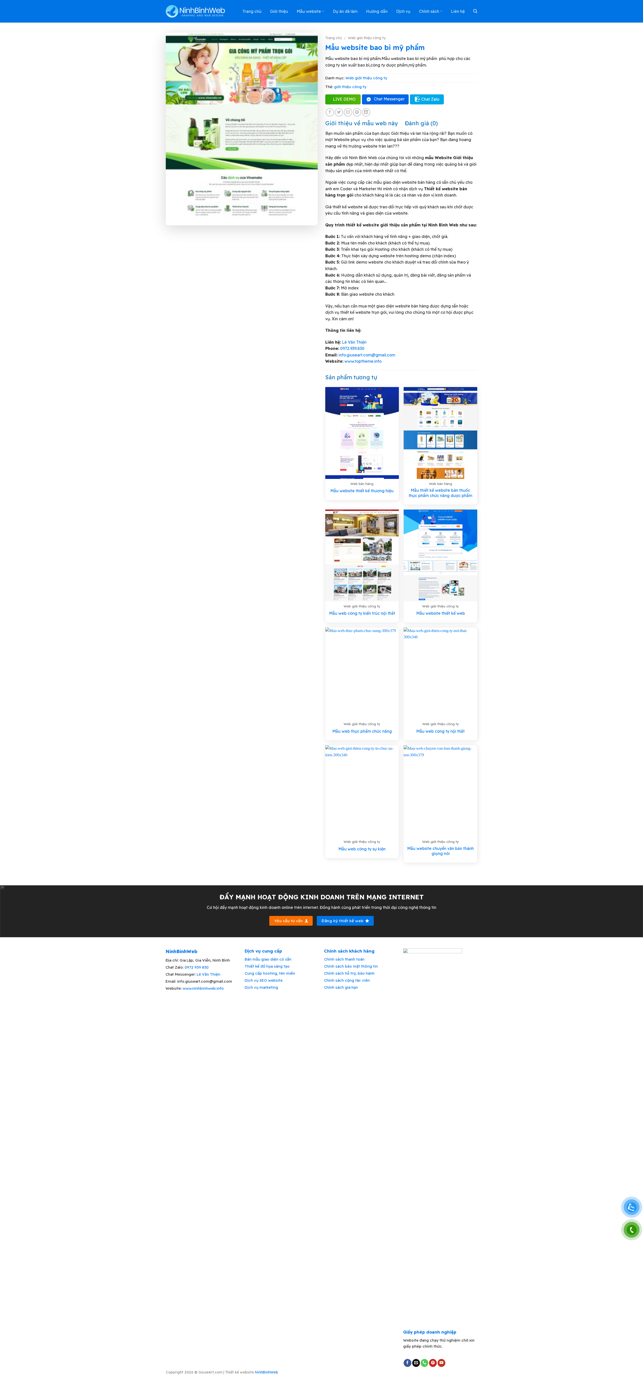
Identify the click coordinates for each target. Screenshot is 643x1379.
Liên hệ (458, 11)
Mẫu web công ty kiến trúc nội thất (362, 613)
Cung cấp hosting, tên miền (270, 973)
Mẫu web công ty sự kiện (362, 848)
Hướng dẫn (377, 11)
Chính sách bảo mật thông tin (351, 966)
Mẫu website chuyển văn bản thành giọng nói (440, 851)
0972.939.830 (352, 348)
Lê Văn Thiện (354, 342)
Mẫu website (309, 11)
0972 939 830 (196, 967)
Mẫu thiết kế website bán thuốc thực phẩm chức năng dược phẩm (440, 493)
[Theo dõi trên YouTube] (441, 1363)
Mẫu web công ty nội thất (440, 731)
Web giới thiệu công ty (367, 38)
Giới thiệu (279, 11)
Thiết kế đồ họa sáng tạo (267, 966)
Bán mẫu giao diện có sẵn (268, 959)
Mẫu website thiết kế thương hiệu (362, 490)
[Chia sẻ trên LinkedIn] (366, 112)
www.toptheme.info (362, 361)
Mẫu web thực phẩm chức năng (362, 731)
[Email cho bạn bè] (348, 112)
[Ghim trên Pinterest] (357, 112)
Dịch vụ (403, 11)
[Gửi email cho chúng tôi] (416, 1363)
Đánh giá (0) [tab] (421, 123)
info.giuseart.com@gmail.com (367, 354)
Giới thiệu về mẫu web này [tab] (361, 123)
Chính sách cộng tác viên (347, 980)
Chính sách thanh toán (344, 959)
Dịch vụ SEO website (264, 980)
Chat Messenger (389, 98)
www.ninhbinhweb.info (203, 988)
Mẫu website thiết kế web (440, 613)
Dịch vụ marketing (261, 987)
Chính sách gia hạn (341, 987)
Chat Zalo (430, 99)
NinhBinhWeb (266, 1372)
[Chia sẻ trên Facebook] (330, 112)
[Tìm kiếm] (475, 11)
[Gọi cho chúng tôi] (424, 1363)
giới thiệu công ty (350, 86)
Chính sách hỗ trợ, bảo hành (349, 973)
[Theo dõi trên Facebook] (407, 1363)
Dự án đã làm (345, 11)
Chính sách (429, 11)
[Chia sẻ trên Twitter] (339, 112)
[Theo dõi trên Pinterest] (433, 1363)
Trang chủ (251, 11)
